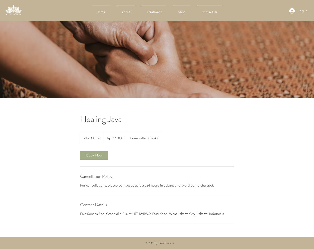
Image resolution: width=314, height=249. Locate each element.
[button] (8, 106)
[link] (94, 155)
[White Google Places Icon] (8, 144)
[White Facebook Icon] (8, 120)
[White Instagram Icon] (8, 132)
